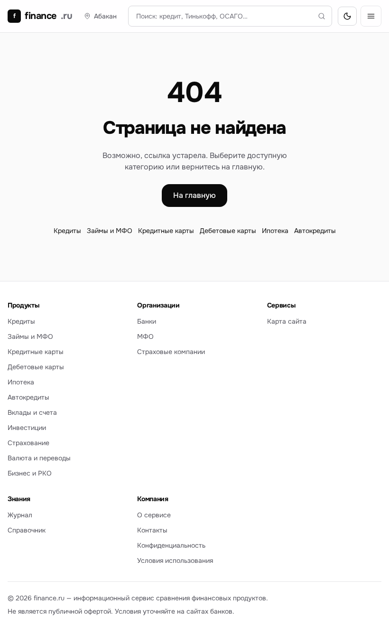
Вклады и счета (32, 412)
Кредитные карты (166, 230)
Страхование (28, 443)
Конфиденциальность (171, 545)
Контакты (152, 530)
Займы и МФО (109, 230)
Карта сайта (286, 321)
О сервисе (154, 515)
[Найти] (321, 16)
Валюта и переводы (39, 458)
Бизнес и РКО (30, 473)
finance (42, 16)
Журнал (20, 515)
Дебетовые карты (228, 230)
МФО (145, 336)
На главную (194, 195)
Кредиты (67, 230)
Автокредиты (315, 230)
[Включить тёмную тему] (347, 16)
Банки (146, 321)
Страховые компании (171, 351)
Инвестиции (27, 427)
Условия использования (175, 560)
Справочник (27, 530)
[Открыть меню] (371, 16)
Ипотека (275, 230)
